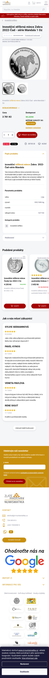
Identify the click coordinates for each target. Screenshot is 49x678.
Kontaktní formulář (14, 540)
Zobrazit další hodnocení (24, 428)
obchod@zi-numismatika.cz (17, 516)
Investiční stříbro (16, 226)
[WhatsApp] (4, 531)
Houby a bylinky (39, 593)
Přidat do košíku (29, 135)
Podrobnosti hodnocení (32, 35)
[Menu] (46, 3)
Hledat (43, 9)
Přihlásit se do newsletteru (14, 481)
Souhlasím (24, 672)
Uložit (7, 144)
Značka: (11, 41)
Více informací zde (29, 658)
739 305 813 (11, 520)
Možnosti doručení (33, 128)
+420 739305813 (13, 525)
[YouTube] (11, 531)
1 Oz (42, 197)
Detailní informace (9, 108)
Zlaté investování (10, 593)
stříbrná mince (15, 100)
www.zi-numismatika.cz (28, 650)
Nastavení (24, 664)
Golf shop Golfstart (25, 593)
